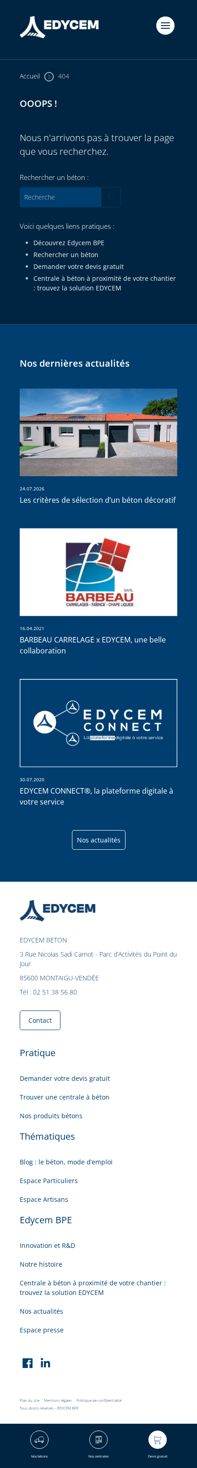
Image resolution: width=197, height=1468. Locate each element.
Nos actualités (98, 840)
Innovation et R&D (47, 1245)
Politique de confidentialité (99, 1400)
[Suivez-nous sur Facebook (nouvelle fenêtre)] (28, 1364)
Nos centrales (98, 1456)
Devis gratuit (158, 1456)
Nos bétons (39, 1456)
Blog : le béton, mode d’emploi (66, 1162)
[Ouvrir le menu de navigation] (165, 25)
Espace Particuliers (49, 1180)
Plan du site (29, 1400)
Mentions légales (58, 1400)
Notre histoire (41, 1264)
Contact (40, 1020)
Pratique (37, 1053)
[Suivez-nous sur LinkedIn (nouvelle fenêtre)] (46, 1364)
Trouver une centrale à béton (64, 1097)
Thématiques (47, 1136)
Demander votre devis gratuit (78, 266)
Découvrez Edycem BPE (68, 242)
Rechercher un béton (65, 254)
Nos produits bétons (51, 1115)
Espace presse (42, 1330)
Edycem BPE (46, 1220)
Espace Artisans (44, 1199)
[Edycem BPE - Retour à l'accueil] (59, 29)
